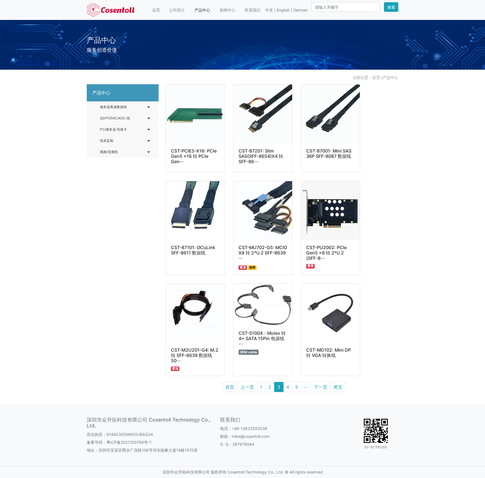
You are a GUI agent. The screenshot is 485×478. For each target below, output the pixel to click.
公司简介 (177, 10)
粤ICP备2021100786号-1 (129, 442)
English (283, 10)
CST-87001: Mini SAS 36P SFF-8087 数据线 (328, 153)
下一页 (320, 387)
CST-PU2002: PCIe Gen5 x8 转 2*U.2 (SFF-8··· (326, 253)
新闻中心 (227, 10)
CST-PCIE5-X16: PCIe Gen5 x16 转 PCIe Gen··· (194, 156)
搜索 (391, 7)
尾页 (337, 387)
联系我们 (252, 10)
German (300, 10)
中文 (269, 10)
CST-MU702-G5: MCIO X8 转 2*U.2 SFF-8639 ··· (263, 253)
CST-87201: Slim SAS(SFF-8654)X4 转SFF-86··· (261, 156)
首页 (156, 10)
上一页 (247, 387)
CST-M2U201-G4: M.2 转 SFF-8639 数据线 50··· (194, 355)
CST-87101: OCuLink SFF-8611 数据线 (193, 250)
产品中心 (202, 10)
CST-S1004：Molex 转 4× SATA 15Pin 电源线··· (262, 338)
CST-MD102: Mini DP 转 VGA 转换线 (328, 352)
